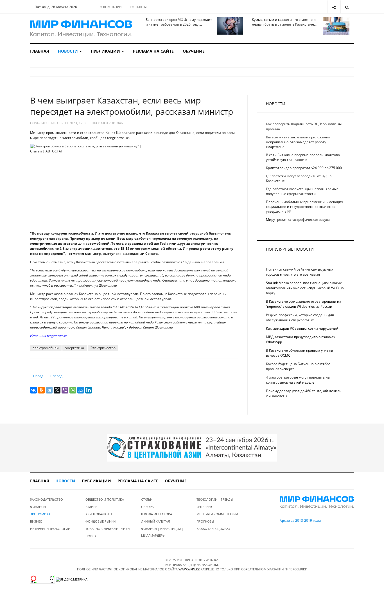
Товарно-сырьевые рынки (107, 529)
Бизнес (36, 521)
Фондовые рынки (100, 521)
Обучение (194, 51)
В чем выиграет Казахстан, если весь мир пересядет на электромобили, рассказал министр (131, 106)
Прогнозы (205, 521)
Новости (68, 51)
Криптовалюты (98, 514)
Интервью (205, 507)
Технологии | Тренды (214, 499)
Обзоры (147, 507)
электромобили (46, 347)
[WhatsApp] (72, 390)
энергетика (74, 347)
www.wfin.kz (189, 569)
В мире (91, 507)
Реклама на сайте (153, 51)
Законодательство (46, 499)
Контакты (138, 7)
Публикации (106, 51)
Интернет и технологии (50, 529)
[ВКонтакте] (33, 390)
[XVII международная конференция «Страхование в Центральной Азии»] (192, 447)
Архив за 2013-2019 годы (300, 520)
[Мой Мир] (80, 390)
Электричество (103, 347)
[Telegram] (49, 390)
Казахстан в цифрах (213, 529)
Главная (39, 51)
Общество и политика (104, 499)
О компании (110, 7)
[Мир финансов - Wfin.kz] (81, 28)
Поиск (90, 536)
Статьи (146, 499)
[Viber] (65, 390)
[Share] (333, 7)
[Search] (347, 7)
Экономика (40, 514)
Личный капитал (155, 521)
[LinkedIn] (88, 390)
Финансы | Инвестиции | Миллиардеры (162, 532)
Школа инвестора (156, 514)
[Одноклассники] (41, 390)
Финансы (38, 507)
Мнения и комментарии (217, 514)
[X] (57, 390)
